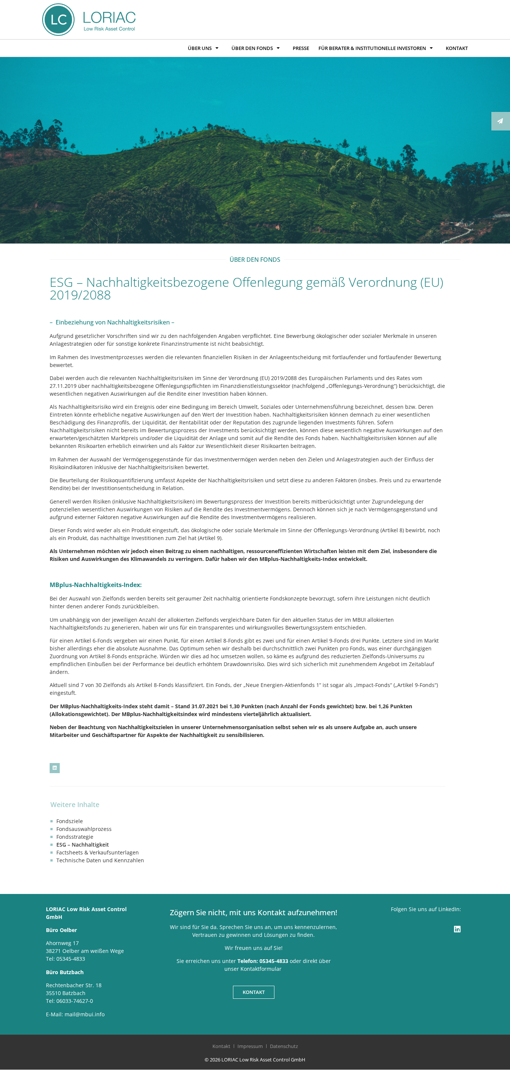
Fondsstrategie (74, 836)
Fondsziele (69, 821)
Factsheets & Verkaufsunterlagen (97, 852)
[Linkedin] (457, 929)
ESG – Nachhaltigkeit (82, 844)
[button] (55, 768)
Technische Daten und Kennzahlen (100, 860)
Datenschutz (284, 1046)
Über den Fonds (252, 48)
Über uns (200, 48)
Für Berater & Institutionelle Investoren (372, 48)
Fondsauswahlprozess (84, 828)
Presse (301, 48)
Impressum (250, 1046)
